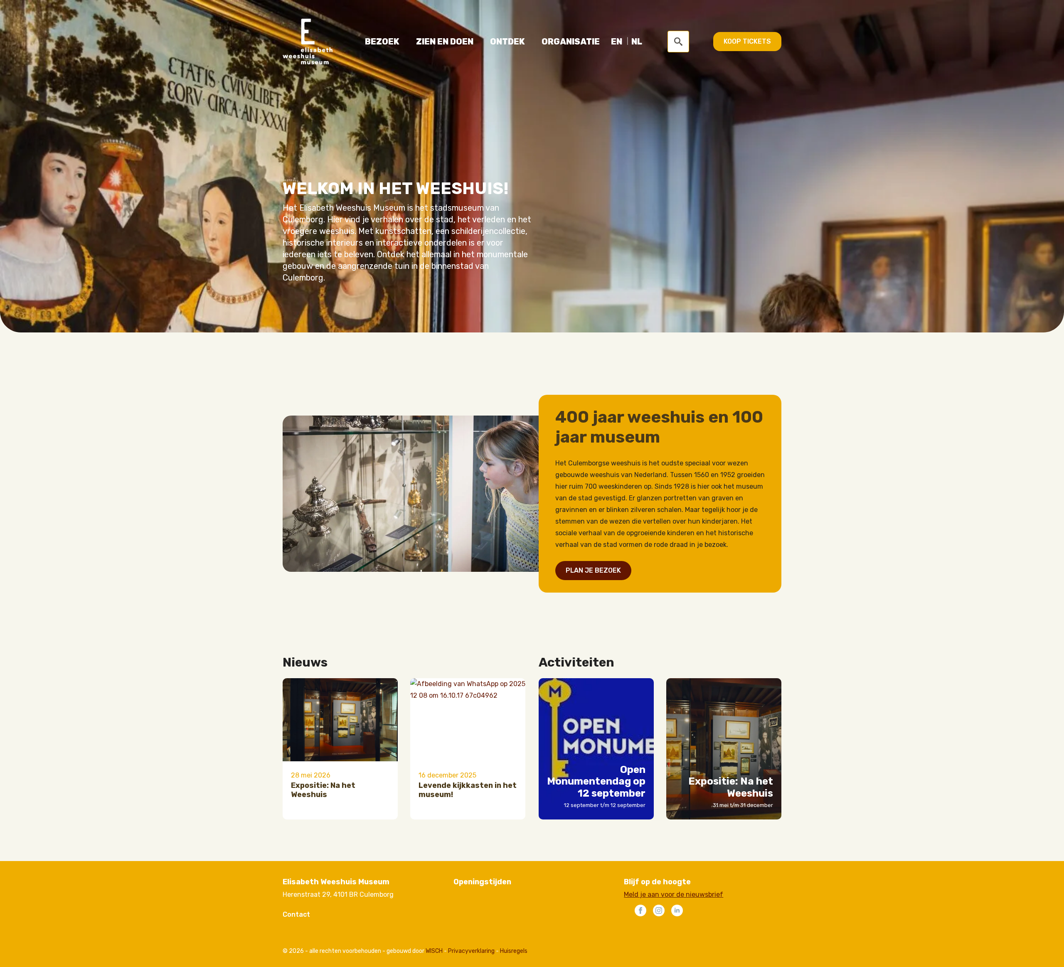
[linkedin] (677, 910)
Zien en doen (444, 42)
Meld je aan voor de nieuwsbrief (673, 894)
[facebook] (640, 910)
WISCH (434, 951)
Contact (296, 914)
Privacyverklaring (471, 951)
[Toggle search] (678, 41)
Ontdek (507, 42)
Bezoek (382, 42)
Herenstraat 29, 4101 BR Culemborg (338, 894)
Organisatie (571, 42)
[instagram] (659, 910)
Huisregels (513, 951)
